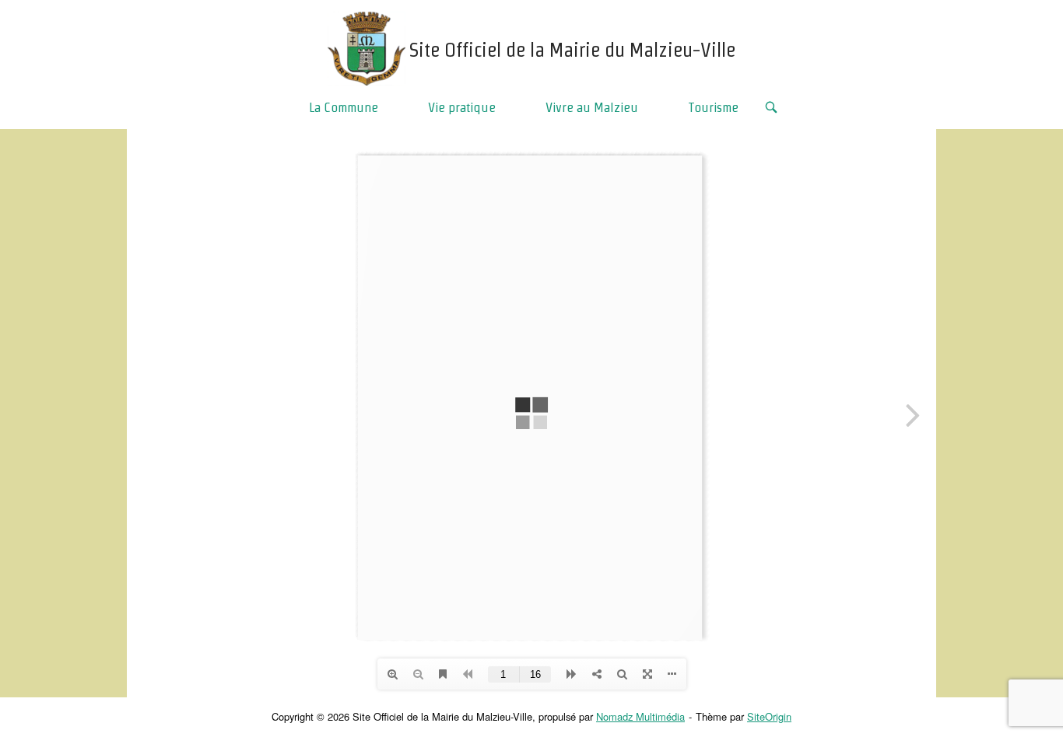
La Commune (343, 107)
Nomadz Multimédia (640, 716)
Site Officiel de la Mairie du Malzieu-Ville (572, 50)
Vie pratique (462, 107)
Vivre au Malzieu (592, 107)
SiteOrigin (769, 716)
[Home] (366, 46)
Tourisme (713, 107)
